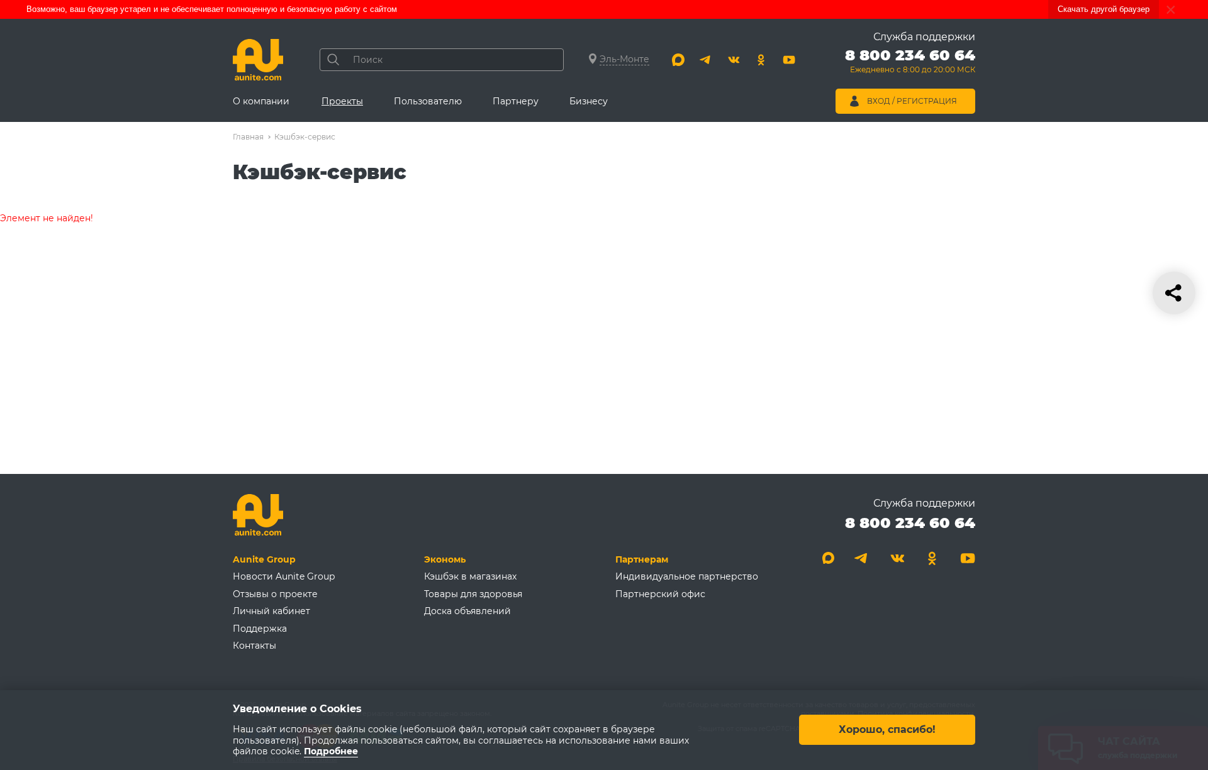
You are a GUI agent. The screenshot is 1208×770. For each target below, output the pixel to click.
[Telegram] (706, 59)
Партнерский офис (660, 594)
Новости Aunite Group (284, 576)
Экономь (445, 559)
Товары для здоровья (473, 594)
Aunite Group (264, 559)
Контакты (254, 645)
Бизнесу (588, 101)
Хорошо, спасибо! (887, 730)
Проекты (342, 101)
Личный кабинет (271, 611)
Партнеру (516, 101)
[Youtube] (789, 59)
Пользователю (428, 101)
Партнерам (641, 559)
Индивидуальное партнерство (686, 576)
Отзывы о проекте (275, 594)
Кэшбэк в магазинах (470, 576)
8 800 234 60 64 (910, 523)
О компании (261, 101)
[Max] (678, 59)
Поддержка (260, 628)
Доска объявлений (467, 611)
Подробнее (331, 751)
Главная (248, 136)
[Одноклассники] (761, 59)
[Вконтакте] (733, 59)
